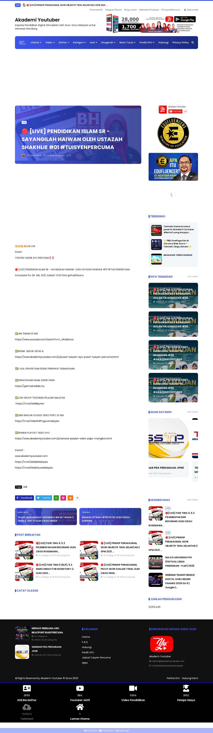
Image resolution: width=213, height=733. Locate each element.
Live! (92, 39)
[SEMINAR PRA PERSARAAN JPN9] (22, 655)
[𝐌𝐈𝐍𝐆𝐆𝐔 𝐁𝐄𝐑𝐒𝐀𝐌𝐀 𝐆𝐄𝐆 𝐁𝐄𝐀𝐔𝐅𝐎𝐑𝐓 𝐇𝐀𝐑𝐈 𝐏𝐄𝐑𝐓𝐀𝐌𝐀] (28, 6)
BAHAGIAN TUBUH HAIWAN (178, 252)
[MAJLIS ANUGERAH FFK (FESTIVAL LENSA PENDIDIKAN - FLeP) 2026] (156, 566)
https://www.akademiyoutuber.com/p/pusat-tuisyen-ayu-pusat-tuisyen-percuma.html (67, 354)
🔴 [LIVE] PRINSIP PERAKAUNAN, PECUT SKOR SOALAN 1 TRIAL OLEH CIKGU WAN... (120, 566)
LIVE (24, 119)
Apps (85, 660)
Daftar (63, 39)
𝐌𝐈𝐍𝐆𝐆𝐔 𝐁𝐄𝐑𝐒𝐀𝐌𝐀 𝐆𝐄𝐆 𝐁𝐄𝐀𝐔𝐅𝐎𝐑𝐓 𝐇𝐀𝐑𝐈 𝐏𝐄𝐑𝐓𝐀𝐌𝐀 (57, 5)
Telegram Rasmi (113, 5)
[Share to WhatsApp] (56, 495)
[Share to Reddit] (70, 495)
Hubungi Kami (190, 675)
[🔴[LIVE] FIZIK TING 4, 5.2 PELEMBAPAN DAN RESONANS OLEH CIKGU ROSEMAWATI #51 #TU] (24, 555)
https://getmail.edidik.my (29, 383)
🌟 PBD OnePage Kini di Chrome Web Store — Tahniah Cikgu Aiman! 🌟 (178, 241)
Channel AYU (96, 5)
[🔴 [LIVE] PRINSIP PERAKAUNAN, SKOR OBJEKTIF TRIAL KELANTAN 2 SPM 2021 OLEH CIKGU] (89, 555)
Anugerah (107, 39)
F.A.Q (85, 639)
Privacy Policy (180, 39)
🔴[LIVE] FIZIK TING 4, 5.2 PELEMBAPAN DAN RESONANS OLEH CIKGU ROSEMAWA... (56, 544)
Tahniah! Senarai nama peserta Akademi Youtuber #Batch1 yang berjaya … (179, 226)
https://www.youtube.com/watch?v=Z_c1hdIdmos (44, 336)
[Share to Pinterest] (63, 495)
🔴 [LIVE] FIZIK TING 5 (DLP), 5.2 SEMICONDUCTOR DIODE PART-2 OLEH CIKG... (55, 566)
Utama (35, 39)
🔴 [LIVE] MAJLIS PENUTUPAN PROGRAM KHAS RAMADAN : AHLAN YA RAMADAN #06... (172, 291)
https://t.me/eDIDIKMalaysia (31, 459)
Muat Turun (126, 39)
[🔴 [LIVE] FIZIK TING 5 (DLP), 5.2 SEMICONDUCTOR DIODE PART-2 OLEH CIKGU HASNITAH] (24, 577)
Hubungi (163, 39)
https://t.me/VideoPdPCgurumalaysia (37, 418)
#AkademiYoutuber (149, 5)
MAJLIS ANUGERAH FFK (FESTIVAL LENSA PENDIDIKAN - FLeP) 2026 (179, 559)
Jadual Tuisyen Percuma (96, 655)
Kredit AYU (146, 39)
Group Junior (130, 5)
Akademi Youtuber (37, 17)
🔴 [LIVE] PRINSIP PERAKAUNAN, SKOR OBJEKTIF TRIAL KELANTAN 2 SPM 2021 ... (120, 544)
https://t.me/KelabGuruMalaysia (34, 465)
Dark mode (192, 5)
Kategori (78, 39)
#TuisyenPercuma (170, 5)
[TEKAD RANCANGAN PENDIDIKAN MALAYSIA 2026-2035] (173, 436)
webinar (20, 5)
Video (48, 39)
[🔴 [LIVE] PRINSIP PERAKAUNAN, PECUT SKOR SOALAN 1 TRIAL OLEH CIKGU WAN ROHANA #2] (89, 577)
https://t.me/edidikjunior (30, 401)
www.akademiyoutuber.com (31, 453)
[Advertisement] (106, 73)
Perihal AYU (173, 675)
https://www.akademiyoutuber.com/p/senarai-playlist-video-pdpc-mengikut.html (63, 436)
